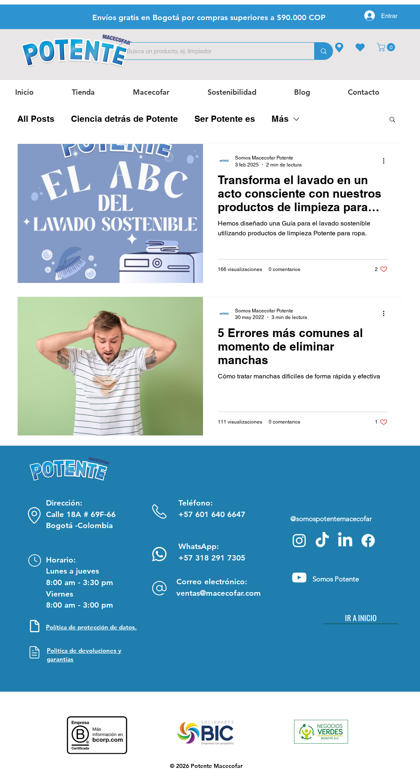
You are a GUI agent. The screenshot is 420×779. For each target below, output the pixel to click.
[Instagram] (299, 540)
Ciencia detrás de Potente (124, 119)
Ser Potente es (224, 119)
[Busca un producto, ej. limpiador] (323, 51)
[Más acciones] (386, 161)
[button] (387, 47)
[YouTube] (299, 577)
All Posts (36, 119)
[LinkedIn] (345, 540)
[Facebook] (368, 540)
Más (280, 119)
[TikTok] (322, 540)
